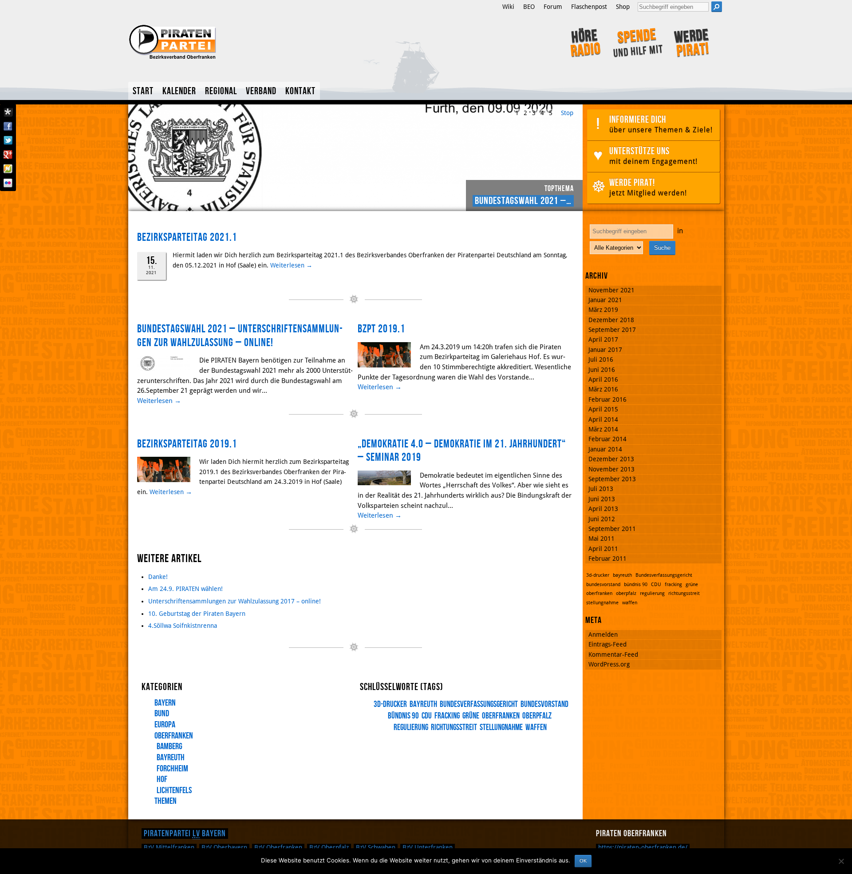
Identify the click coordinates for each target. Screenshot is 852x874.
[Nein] (840, 861)
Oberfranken (173, 735)
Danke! (158, 576)
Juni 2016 (601, 369)
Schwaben (375, 847)
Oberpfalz (329, 847)
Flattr (8, 169)
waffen (536, 727)
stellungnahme (501, 727)
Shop (623, 6)
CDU (427, 716)
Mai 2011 (601, 538)
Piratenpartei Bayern (185, 833)
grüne (470, 716)
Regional (221, 91)
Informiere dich (661, 124)
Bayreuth (171, 757)
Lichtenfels (174, 790)
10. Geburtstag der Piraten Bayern (196, 613)
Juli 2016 (600, 359)
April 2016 (603, 379)
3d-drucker (390, 704)
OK (583, 860)
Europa (164, 724)
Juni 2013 (601, 499)
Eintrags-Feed (607, 644)
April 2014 (603, 419)
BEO (529, 6)
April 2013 (603, 508)
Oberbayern (224, 847)
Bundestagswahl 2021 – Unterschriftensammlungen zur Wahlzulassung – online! (240, 336)
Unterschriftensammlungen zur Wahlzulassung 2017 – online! (234, 601)
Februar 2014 (607, 439)
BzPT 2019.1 (381, 329)
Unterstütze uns (653, 155)
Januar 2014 (605, 449)
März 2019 (603, 309)
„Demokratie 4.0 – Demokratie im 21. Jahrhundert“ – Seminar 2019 (462, 451)
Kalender (179, 91)
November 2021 (611, 290)
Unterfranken (427, 847)
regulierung (652, 593)
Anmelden (603, 634)
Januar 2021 (605, 299)
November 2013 (611, 469)
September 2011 (612, 528)
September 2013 (612, 479)
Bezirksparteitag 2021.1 (187, 237)
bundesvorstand (544, 704)
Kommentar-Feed (613, 654)
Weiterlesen (291, 265)
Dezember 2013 (611, 459)
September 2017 (612, 329)
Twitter (8, 140)
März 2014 (603, 429)
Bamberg (169, 746)
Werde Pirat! (648, 187)
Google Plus (8, 155)
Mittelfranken (169, 847)
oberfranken (501, 716)
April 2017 (603, 339)
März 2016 (603, 389)
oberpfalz (537, 716)
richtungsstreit (454, 727)
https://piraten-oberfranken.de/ (642, 847)
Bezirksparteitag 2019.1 (187, 444)
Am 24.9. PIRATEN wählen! (185, 588)
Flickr (8, 183)
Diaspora (8, 112)
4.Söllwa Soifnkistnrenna (182, 625)
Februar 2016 (607, 399)
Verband (261, 91)
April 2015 (603, 409)
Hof (162, 779)
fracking (447, 716)
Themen (165, 801)
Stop (567, 112)
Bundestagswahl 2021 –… (523, 201)
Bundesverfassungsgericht (479, 704)
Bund (161, 713)
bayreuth (423, 704)
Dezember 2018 (611, 319)
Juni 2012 (601, 519)
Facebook (8, 126)
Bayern (165, 703)
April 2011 (603, 548)
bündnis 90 (403, 716)
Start (143, 91)
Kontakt (300, 91)
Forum (553, 6)
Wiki (508, 6)
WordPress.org (609, 664)
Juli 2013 (600, 488)
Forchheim (172, 768)
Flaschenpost (589, 6)
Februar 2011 (607, 558)
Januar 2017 (605, 349)
